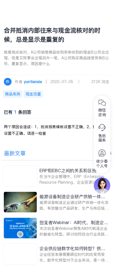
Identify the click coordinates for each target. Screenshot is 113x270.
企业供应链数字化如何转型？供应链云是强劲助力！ (72, 248)
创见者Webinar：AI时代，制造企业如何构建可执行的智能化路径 (73, 222)
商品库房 (12, 94)
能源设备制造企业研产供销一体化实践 (72, 196)
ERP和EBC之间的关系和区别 (67, 171)
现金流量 (33, 94)
